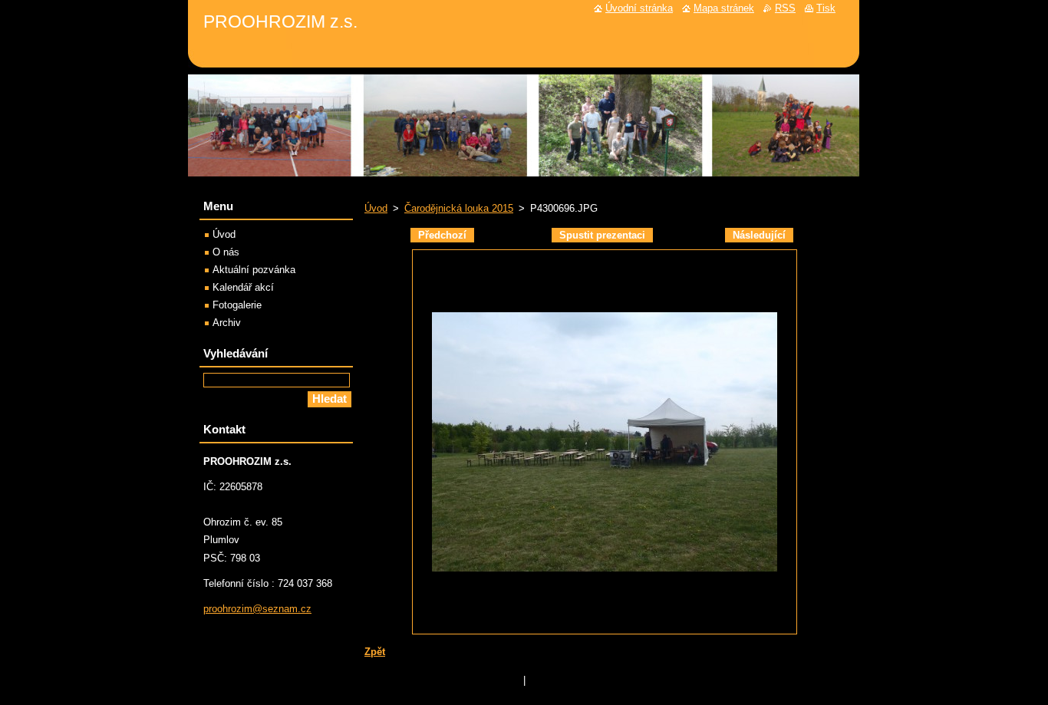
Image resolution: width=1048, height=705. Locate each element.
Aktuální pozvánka (254, 269)
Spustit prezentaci (602, 235)
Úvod (375, 208)
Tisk (825, 8)
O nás (226, 252)
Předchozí (442, 235)
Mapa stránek (724, 8)
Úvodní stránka (639, 8)
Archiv (227, 322)
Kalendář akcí (243, 287)
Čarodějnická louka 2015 (458, 208)
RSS (785, 8)
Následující (759, 235)
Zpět (374, 651)
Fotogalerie (237, 305)
